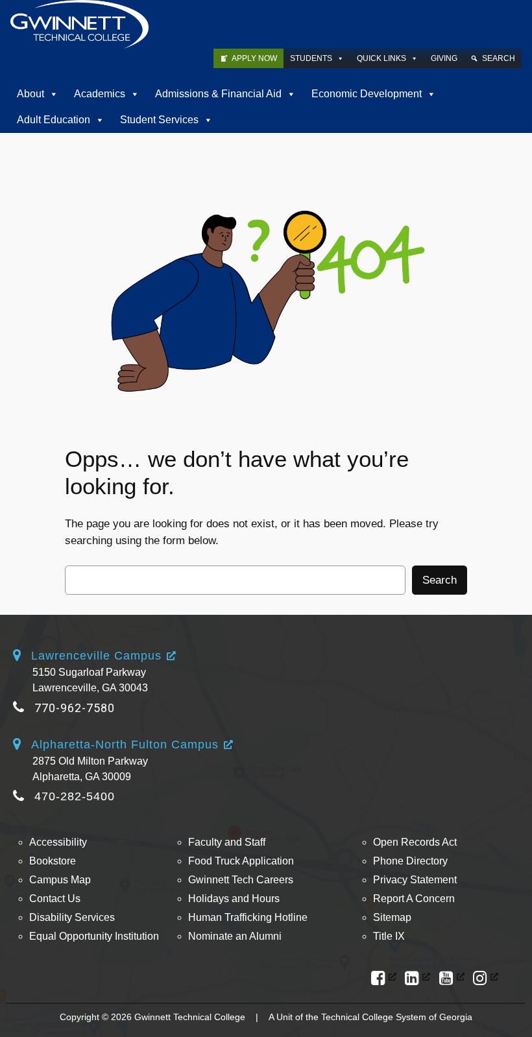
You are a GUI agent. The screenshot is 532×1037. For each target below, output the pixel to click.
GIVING (444, 58)
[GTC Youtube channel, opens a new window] (452, 978)
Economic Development (366, 93)
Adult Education (53, 119)
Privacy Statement (415, 879)
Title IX (389, 936)
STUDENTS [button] (311, 58)
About (30, 93)
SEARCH (498, 58)
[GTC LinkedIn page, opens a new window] (417, 978)
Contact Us (54, 898)
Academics (99, 93)
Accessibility (58, 842)
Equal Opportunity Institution (94, 936)
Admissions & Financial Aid (218, 93)
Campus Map (60, 879)
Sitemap (392, 917)
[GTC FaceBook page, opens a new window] (383, 978)
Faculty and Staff (226, 842)
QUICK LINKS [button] (381, 58)
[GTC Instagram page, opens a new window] (485, 978)
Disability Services (72, 917)
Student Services (159, 119)
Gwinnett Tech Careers (240, 879)
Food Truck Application (241, 860)
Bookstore (52, 860)
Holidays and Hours (234, 898)
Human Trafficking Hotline (248, 917)
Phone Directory (410, 860)
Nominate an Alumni (235, 936)
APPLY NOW (254, 58)
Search (439, 580)
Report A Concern (414, 898)
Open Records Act (415, 842)
